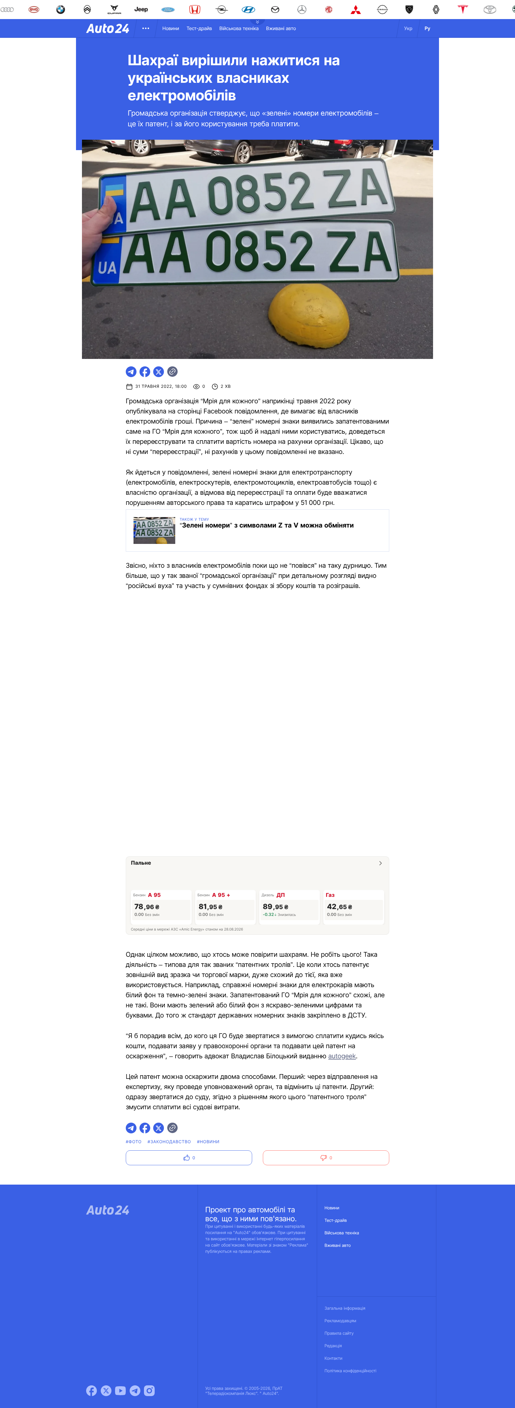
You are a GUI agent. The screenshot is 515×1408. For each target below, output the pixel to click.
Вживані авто (281, 28)
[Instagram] (149, 1390)
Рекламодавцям (340, 1320)
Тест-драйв (199, 28)
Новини (170, 28)
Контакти (333, 1358)
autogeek (342, 1056)
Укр (408, 28)
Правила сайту (339, 1333)
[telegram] (131, 371)
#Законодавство (169, 1141)
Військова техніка (239, 28)
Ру (427, 28)
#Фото (134, 1141)
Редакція (333, 1345)
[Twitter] (106, 1390)
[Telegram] (135, 1390)
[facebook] (144, 371)
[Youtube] (120, 1390)
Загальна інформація (345, 1308)
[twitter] (158, 371)
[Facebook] (91, 1390)
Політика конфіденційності (350, 1370)
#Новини (208, 1141)
